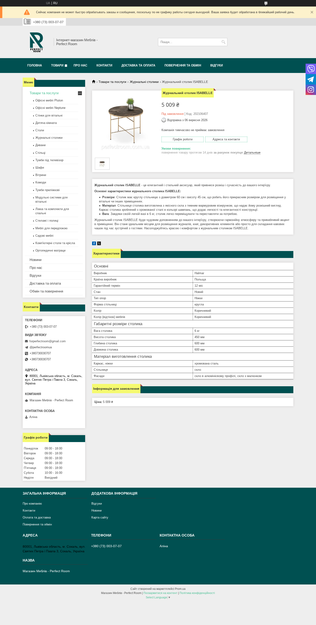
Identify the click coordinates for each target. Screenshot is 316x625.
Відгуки (216, 65)
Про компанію (32, 503)
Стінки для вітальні (48, 115)
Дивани (40, 145)
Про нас (80, 65)
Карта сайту (99, 517)
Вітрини (40, 175)
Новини (35, 260)
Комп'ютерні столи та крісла (55, 243)
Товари (57, 65)
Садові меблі (44, 235)
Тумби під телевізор (49, 160)
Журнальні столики (144, 82)
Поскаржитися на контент (160, 593)
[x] (99, 244)
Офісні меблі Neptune (50, 108)
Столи (39, 130)
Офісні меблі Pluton (49, 100)
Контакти (104, 65)
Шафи (39, 167)
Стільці (40, 152)
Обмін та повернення (46, 291)
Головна (34, 65)
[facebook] (94, 244)
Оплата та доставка (37, 517)
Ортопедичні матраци (50, 250)
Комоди (40, 182)
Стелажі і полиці (46, 220)
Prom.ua (180, 588)
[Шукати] (223, 42)
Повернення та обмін (182, 65)
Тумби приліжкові (47, 190)
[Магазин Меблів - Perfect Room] (36, 42)
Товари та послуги (112, 82)
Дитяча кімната (46, 123)
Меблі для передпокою (51, 228)
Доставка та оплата (138, 65)
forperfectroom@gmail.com (47, 341)
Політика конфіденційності (197, 593)
